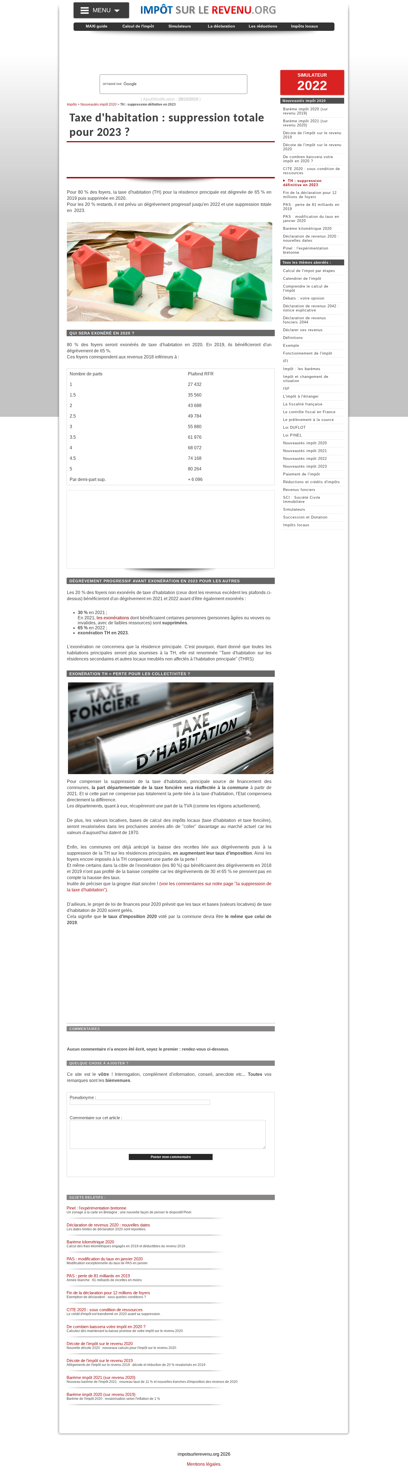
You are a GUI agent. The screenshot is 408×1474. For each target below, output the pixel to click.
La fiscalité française (303, 404)
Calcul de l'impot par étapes (309, 271)
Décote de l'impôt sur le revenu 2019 (100, 1360)
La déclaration (221, 26)
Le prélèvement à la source (308, 420)
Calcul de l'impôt (138, 26)
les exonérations (113, 617)
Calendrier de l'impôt (302, 278)
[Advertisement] (204, 53)
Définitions (293, 338)
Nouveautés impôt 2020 (98, 104)
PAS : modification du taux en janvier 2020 (105, 1258)
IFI (285, 361)
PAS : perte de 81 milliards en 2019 (98, 1275)
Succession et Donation (305, 517)
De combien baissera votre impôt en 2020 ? (106, 1326)
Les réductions (263, 26)
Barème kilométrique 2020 (90, 1241)
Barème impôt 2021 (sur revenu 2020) (101, 1377)
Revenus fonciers (299, 490)
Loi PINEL (292, 435)
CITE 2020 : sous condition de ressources (105, 1309)
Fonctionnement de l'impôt (307, 353)
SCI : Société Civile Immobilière (301, 499)
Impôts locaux (304, 26)
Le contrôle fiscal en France (309, 412)
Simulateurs (179, 26)
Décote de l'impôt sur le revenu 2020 (100, 1343)
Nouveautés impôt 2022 (305, 459)
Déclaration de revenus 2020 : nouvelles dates (108, 1225)
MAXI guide (96, 26)
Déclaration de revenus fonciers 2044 (304, 320)
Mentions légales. (204, 1464)
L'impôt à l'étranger (301, 396)
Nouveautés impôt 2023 (305, 466)
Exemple (291, 345)
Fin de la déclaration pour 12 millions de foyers (108, 1292)
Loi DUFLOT (294, 427)
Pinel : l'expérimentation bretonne (96, 1208)
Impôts (72, 104)
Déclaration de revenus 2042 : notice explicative (311, 308)
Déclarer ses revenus (303, 330)
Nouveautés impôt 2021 (305, 451)
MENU (103, 10)
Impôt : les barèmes (302, 369)
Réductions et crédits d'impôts (311, 482)
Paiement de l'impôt (301, 474)
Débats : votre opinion (303, 298)
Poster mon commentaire (171, 1157)
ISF (286, 388)
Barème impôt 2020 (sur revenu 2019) (101, 1394)
